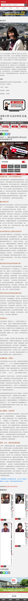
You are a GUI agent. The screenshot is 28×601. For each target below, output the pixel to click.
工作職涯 (24, 599)
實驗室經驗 (10, 170)
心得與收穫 (17, 170)
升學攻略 (10, 7)
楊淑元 (11, 563)
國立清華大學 (12, 511)
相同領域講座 (23, 174)
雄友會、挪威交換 (3, 170)
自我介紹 (4, 166)
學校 (11, 166)
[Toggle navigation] (26, 2)
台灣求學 (3, 599)
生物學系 (26, 542)
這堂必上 (24, 166)
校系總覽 (3, 7)
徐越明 (12, 517)
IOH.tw (3, 2)
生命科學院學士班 (12, 515)
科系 (17, 166)
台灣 (5, 519)
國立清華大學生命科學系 (11, 486)
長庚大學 (11, 556)
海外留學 (17, 599)
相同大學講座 (4, 174)
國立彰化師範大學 (26, 539)
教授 (2, 566)
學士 (2, 519)
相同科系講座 (14, 174)
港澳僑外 (24, 7)
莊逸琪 (26, 517)
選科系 (17, 7)
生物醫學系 (11, 560)
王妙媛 (26, 544)
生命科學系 (26, 514)
